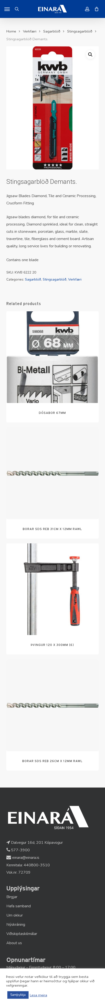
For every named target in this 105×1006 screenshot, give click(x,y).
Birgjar (11, 897)
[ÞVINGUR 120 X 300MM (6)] (52, 589)
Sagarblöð (51, 31)
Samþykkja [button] (18, 995)
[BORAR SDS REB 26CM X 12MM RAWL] (52, 705)
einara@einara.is (25, 857)
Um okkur (14, 915)
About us (14, 943)
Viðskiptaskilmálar (21, 933)
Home (11, 31)
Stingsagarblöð (79, 31)
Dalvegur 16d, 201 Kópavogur (36, 842)
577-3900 (20, 850)
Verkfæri (29, 31)
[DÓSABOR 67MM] (52, 357)
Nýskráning (15, 924)
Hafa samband (18, 906)
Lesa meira (38, 995)
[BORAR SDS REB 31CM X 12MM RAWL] (52, 473)
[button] (7, 9)
